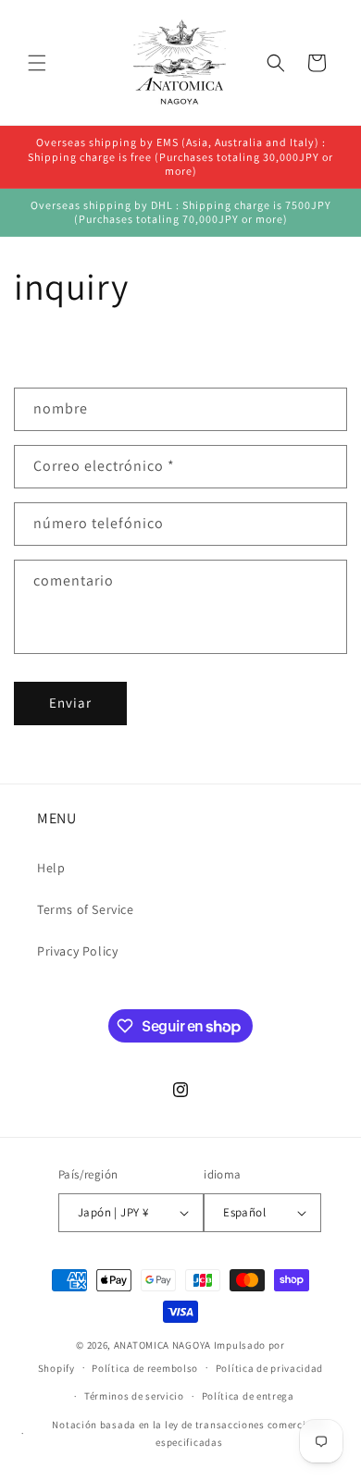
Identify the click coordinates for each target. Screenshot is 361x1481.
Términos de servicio (134, 1395)
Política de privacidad (269, 1368)
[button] (37, 63)
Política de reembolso (145, 1368)
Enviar (70, 702)
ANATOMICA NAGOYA (162, 1345)
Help (51, 867)
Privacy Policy (77, 951)
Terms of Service (85, 909)
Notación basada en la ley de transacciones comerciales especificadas (189, 1433)
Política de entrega (248, 1395)
